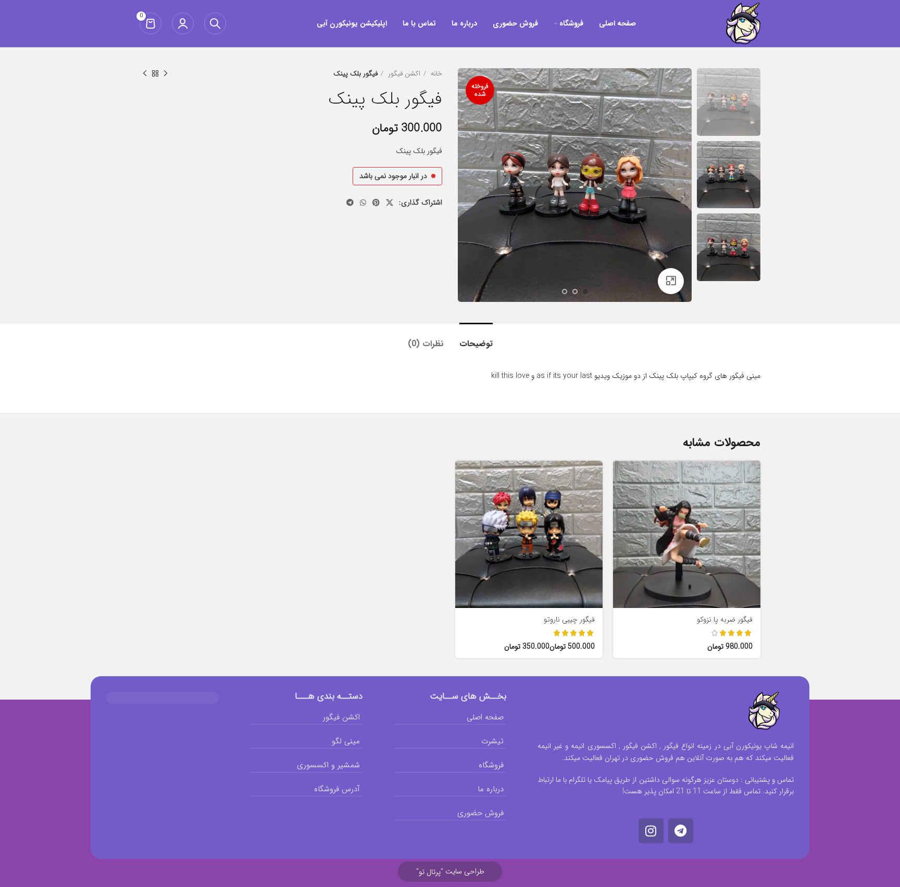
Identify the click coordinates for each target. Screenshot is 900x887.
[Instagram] (651, 830)
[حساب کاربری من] (183, 23)
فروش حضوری (480, 813)
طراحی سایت (450, 871)
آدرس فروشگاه (337, 789)
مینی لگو (346, 741)
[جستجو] (215, 23)
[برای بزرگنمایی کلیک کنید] (671, 281)
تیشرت (492, 741)
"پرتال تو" (429, 872)
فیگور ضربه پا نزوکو (725, 619)
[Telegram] (680, 830)
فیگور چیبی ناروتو (569, 619)
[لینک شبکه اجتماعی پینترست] (376, 202)
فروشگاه (491, 765)
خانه (435, 73)
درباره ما (491, 789)
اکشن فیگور (403, 73)
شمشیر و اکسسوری (328, 765)
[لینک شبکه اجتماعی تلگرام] (350, 202)
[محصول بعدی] (145, 74)
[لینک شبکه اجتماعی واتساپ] (363, 202)
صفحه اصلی (485, 717)
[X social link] (389, 202)
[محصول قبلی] (165, 74)
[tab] (476, 338)
